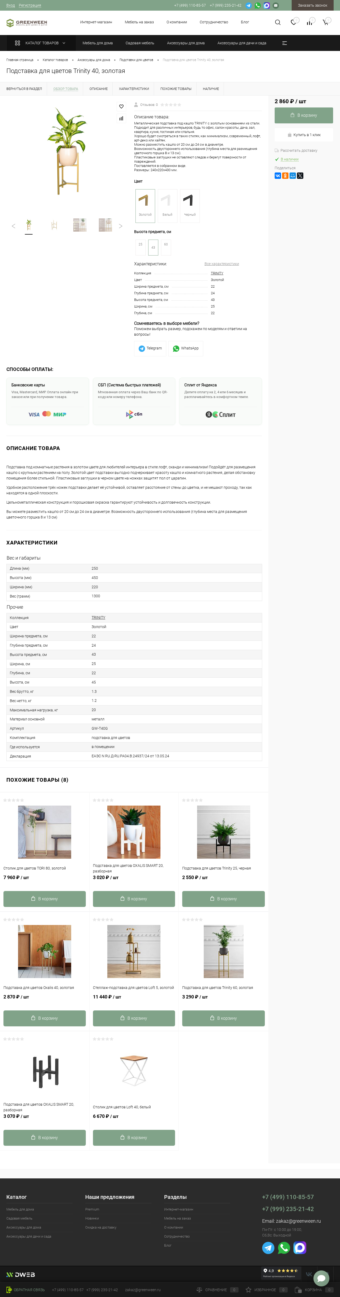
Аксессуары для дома (23, 1227)
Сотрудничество (214, 22)
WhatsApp (190, 348)
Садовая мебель (19, 1218)
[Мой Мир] (293, 175)
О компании (177, 22)
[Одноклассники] (285, 175)
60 (166, 244)
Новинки (92, 1218)
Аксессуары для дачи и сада (28, 1236)
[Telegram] (248, 5)
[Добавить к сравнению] (121, 118)
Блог (245, 22)
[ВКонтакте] (278, 175)
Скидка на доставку (100, 1227)
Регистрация (30, 5)
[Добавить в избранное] (121, 106)
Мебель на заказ (139, 22)
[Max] (267, 5)
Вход (10, 5)
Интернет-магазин (96, 22)
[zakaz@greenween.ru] (276, 5)
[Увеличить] (67, 153)
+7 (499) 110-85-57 (288, 1197)
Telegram (154, 348)
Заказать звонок (312, 5)
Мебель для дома (20, 1209)
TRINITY (217, 273)
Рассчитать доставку (298, 150)
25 (140, 244)
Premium (92, 1209)
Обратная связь (29, 1290)
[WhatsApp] (257, 5)
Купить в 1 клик (307, 135)
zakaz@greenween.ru (298, 1221)
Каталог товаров (43, 43)
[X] (300, 175)
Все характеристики (222, 264)
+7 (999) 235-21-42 (288, 1209)
